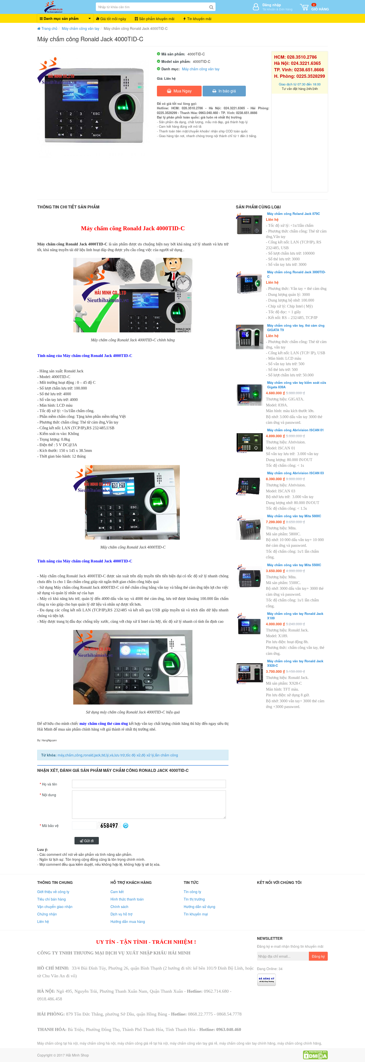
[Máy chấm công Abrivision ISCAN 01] (249, 441)
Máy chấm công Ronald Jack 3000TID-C (296, 274)
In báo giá (227, 91)
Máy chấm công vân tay (80, 28)
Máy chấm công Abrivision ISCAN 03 (295, 473)
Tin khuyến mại (196, 913)
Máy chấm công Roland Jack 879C (293, 213)
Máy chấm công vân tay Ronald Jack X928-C (295, 663)
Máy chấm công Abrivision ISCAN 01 (295, 430)
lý (107, 754)
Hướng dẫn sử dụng (199, 906)
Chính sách (119, 906)
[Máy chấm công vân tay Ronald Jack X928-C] (249, 672)
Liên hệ (43, 921)
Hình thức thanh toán (127, 899)
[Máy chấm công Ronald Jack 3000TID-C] (249, 283)
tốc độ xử (133, 754)
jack (97, 754)
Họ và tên (49, 784)
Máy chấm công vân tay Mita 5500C (294, 565)
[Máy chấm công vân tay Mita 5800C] (249, 527)
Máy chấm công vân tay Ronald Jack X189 (295, 615)
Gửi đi (88, 840)
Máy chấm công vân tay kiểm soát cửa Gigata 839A (296, 384)
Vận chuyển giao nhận (55, 906)
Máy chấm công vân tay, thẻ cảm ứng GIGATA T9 (296, 327)
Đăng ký (318, 956)
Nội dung (49, 794)
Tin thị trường (194, 899)
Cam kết (117, 891)
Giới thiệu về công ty (53, 891)
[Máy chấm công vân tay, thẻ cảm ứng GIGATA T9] (249, 337)
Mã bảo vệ (50, 825)
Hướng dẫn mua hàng (127, 921)
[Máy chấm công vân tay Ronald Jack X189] (249, 625)
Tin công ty (192, 891)
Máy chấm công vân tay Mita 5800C (294, 516)
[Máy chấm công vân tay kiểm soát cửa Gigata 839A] (249, 394)
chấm (69, 754)
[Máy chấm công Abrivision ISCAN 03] (249, 484)
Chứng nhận (47, 913)
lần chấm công (166, 754)
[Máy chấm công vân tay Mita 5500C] (249, 576)
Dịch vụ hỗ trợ (121, 913)
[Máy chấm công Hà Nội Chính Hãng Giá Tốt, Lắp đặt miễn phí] (65, 7)
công (78, 754)
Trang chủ (48, 28)
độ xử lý (148, 754)
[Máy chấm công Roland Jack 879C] (249, 225)
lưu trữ (119, 754)
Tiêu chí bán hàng (51, 899)
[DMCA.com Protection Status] (315, 1054)
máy (61, 754)
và (111, 754)
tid (103, 754)
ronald (88, 754)
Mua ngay (182, 91)
